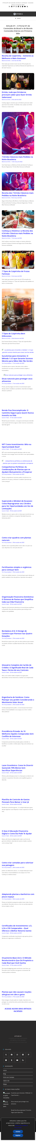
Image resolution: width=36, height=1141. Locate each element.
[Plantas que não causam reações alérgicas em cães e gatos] (18, 988)
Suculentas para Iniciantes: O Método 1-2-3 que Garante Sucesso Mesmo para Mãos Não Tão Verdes (17, 358)
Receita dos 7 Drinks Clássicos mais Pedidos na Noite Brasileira (18, 194)
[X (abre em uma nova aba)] (9, 6)
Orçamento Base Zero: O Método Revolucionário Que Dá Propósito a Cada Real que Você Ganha (17, 960)
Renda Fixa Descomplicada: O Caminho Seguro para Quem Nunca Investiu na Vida (18, 413)
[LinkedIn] (22, 1054)
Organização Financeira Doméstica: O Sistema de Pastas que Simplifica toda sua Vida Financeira (18, 599)
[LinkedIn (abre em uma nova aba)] (18, 6)
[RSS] (22, 1060)
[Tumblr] (11, 1060)
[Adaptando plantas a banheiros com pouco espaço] (18, 890)
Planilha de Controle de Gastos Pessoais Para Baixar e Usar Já (16, 800)
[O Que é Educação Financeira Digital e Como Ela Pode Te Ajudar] (18, 827)
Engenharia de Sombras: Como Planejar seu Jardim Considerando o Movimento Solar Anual (18, 699)
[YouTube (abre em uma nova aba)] (25, 6)
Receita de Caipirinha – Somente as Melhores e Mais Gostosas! (18, 57)
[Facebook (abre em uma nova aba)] (12, 6)
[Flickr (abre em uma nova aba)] (22, 6)
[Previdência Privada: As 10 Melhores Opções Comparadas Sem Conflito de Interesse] (18, 728)
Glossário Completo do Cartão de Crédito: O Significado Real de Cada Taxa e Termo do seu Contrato (17, 667)
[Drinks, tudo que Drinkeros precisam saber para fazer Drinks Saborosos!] (18, 88)
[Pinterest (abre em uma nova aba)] (14, 6)
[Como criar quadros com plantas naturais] (18, 534)
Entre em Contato (8, 1077)
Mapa (5, 1084)
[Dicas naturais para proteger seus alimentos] (18, 375)
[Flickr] (6, 1060)
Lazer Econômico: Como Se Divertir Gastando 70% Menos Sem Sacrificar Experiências (17, 768)
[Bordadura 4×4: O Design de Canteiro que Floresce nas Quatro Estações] (18, 627)
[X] (6, 1054)
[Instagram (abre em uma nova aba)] (16, 6)
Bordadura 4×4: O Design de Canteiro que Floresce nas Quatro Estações (17, 633)
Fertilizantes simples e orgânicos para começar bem (16, 568)
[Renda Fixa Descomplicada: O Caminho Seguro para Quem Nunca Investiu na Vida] (18, 407)
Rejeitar (18, 1135)
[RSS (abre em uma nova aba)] (27, 6)
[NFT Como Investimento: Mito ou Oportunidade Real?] (18, 441)
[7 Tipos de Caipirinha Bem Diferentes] (18, 330)
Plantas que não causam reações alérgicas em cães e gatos (16, 993)
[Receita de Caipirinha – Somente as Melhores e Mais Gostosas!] (18, 52)
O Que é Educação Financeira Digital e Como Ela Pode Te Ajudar (17, 832)
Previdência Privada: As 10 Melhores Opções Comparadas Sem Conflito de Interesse (18, 734)
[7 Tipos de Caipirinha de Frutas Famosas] (18, 268)
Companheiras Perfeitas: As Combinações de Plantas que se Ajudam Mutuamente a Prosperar (17, 469)
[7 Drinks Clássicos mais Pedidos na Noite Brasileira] (18, 153)
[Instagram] (17, 1054)
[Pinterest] (28, 1054)
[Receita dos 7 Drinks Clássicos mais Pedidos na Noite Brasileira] (18, 189)
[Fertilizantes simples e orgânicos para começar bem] (18, 563)
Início (5, 1070)
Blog (4, 1074)
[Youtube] (17, 1060)
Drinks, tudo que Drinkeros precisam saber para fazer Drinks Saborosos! (17, 94)
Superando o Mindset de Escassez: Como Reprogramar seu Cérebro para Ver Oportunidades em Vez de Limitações (17, 505)
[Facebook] (11, 1054)
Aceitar (18, 1131)
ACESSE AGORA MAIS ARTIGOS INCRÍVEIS (18, 1009)
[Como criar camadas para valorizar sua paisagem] (18, 859)
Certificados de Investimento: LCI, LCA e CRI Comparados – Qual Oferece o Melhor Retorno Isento (17, 928)
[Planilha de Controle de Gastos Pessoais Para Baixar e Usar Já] (18, 796)
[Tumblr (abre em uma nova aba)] (20, 6)
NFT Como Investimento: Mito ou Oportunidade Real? (16, 445)
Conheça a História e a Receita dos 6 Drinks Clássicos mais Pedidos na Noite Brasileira (17, 233)
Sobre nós (6, 1081)
